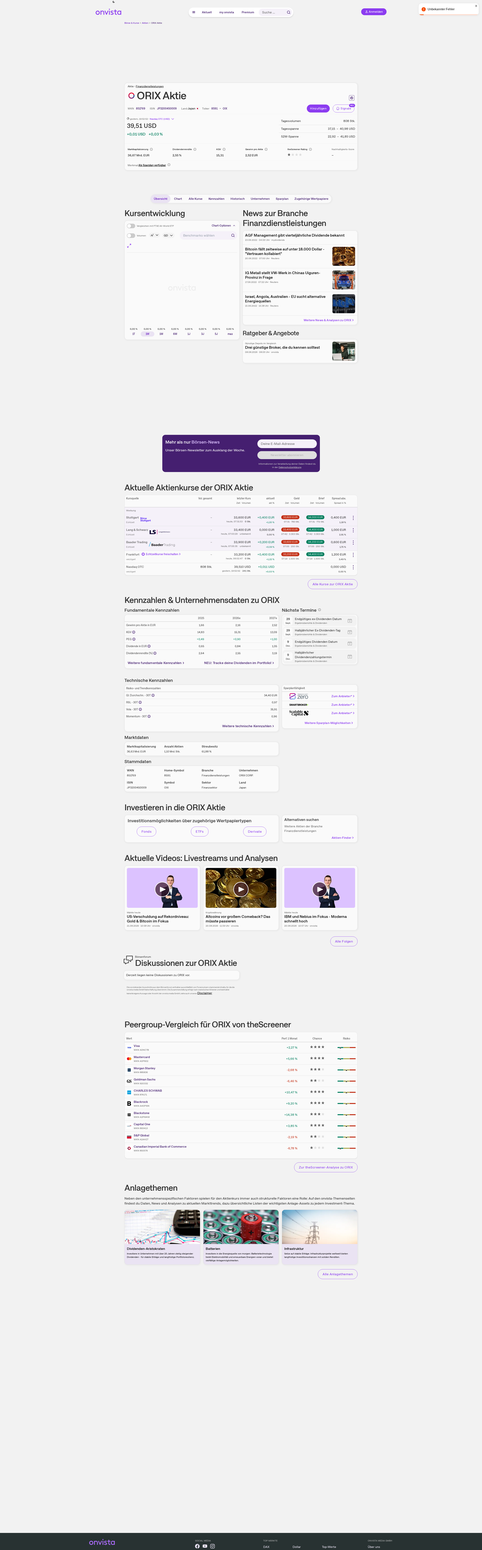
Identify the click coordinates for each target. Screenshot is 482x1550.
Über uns (374, 1547)
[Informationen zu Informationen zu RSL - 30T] (140, 702)
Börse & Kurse (131, 22)
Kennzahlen (216, 199)
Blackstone (141, 1113)
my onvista (227, 12)
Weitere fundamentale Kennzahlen (155, 663)
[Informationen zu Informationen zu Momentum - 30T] (149, 716)
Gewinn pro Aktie (254, 149)
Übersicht (160, 199)
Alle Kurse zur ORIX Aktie (332, 584)
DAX (266, 1547)
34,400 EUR (315, 529)
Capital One (142, 1124)
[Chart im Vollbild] (129, 246)
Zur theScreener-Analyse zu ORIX (326, 1167)
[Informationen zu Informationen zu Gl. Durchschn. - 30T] (153, 695)
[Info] (151, 149)
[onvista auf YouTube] (205, 1547)
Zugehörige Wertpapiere (311, 199)
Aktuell (207, 12)
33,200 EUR (290, 554)
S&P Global (141, 1135)
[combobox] (208, 235)
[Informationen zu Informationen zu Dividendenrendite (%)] (154, 653)
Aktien (145, 22)
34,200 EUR (315, 542)
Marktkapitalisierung (138, 149)
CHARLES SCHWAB (148, 1091)
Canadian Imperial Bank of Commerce (160, 1147)
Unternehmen (260, 199)
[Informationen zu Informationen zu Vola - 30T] (140, 709)
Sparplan (282, 199)
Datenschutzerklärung (290, 467)
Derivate (255, 831)
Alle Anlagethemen (338, 1274)
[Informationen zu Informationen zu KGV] (133, 632)
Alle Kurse (195, 199)
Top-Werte (329, 1547)
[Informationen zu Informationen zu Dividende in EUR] (149, 646)
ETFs (200, 831)
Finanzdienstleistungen (150, 86)
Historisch (237, 199)
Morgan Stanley (144, 1068)
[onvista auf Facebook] (197, 1547)
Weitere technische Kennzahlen (246, 726)
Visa (137, 1046)
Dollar (297, 1547)
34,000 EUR (315, 517)
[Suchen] (288, 12)
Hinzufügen (318, 108)
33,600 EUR (290, 517)
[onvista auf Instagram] (212, 1547)
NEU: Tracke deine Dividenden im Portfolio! (238, 663)
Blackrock (141, 1102)
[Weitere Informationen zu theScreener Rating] (294, 155)
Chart (178, 199)
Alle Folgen (344, 941)
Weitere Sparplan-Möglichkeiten (328, 723)
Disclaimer (204, 993)
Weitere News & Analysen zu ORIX (327, 320)
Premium (248, 12)
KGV (218, 149)
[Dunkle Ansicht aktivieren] (113, 1)
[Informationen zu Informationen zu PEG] (133, 639)
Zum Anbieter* (341, 696)
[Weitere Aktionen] (353, 518)
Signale (346, 108)
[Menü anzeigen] (194, 12)
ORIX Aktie (156, 22)
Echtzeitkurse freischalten (162, 554)
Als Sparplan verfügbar (152, 165)
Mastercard (142, 1057)
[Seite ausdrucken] (351, 98)
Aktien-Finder (341, 838)
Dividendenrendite (182, 149)
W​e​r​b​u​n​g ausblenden (274, 51)
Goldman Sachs (144, 1079)
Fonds (146, 831)
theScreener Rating (297, 149)
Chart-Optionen (221, 225)
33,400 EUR (290, 529)
